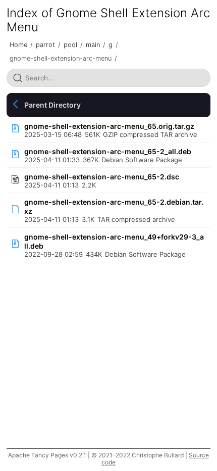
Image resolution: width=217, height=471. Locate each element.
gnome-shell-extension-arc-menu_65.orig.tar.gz (109, 126)
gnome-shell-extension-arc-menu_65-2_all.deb (107, 151)
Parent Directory (52, 105)
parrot (45, 45)
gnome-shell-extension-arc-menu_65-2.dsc (101, 176)
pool (70, 45)
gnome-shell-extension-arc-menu (61, 58)
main (93, 45)
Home (18, 45)
